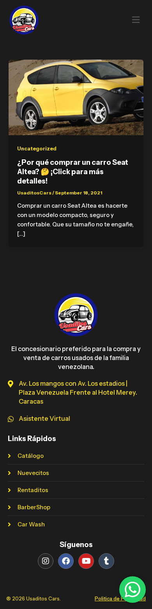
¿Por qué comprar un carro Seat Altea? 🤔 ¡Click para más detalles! (72, 171)
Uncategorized (37, 149)
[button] (121, 19)
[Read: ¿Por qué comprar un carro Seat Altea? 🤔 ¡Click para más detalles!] (76, 97)
